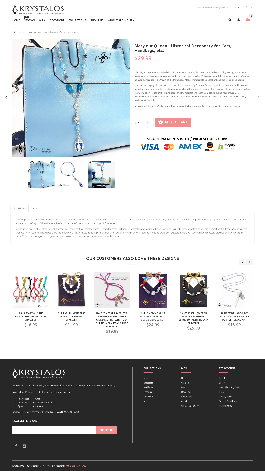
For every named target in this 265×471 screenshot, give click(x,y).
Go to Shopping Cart (229, 387)
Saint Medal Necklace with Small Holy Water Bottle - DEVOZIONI (234, 316)
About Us (185, 401)
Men (146, 401)
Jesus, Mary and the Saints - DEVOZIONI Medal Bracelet (30, 316)
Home (184, 378)
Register (223, 378)
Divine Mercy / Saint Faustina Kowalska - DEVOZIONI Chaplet (153, 316)
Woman (185, 383)
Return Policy (225, 406)
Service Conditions (228, 401)
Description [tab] (19, 208)
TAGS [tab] (34, 208)
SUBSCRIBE (106, 430)
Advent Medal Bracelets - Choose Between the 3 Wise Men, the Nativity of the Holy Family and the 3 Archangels (112, 320)
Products (22, 32)
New (146, 378)
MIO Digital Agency (76, 466)
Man (183, 387)
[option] (41, 174)
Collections (186, 396)
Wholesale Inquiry (190, 406)
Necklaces (148, 387)
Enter (222, 383)
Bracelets (148, 383)
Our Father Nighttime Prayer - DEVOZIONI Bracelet (71, 316)
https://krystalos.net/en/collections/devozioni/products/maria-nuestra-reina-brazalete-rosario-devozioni (187, 106)
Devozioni (148, 396)
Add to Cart (176, 122)
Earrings (148, 392)
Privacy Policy (225, 396)
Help (221, 392)
